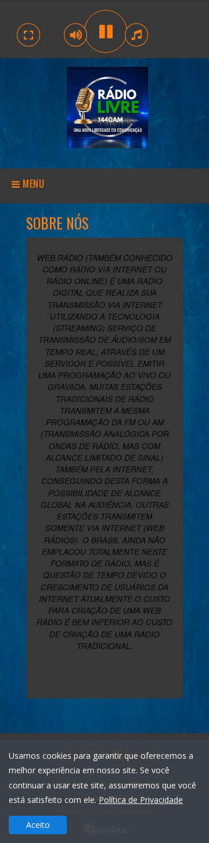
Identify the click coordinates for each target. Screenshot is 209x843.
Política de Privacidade (141, 799)
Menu (32, 184)
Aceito (38, 824)
